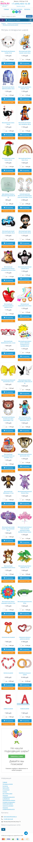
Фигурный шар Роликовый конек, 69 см (24, 304)
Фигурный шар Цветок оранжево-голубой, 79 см (8, 602)
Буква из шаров (24, 708)
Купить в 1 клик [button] (8, 66)
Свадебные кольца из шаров (25, 673)
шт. (10, 59)
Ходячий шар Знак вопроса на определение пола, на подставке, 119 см (25, 195)
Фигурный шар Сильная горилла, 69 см (24, 267)
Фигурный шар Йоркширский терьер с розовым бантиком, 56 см (8, 268)
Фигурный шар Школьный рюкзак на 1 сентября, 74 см (8, 455)
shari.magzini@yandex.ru (10, 816)
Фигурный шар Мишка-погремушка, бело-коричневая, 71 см (8, 418)
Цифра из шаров (8, 708)
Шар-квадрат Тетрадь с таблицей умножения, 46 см (8, 195)
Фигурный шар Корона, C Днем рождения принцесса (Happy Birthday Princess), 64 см (25, 529)
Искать (29, 16)
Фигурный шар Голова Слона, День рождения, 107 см (8, 528)
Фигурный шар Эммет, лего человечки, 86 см (24, 123)
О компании (6, 790)
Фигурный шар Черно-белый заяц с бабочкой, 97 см (25, 381)
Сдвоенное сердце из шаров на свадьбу (25, 638)
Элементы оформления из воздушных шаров (19, 23)
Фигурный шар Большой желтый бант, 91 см (8, 380)
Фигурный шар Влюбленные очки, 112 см (8, 342)
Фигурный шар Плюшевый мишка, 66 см (8, 566)
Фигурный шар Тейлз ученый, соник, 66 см (25, 52)
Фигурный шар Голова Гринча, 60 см (8, 159)
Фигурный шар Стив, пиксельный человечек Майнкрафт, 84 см (24, 418)
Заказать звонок (21, 6)
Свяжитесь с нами (17, 756)
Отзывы (5, 791)
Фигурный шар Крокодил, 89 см (25, 602)
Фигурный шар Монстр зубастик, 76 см (24, 87)
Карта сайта (6, 788)
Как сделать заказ (7, 793)
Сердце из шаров (8, 673)
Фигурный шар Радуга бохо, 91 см (25, 159)
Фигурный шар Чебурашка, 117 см (8, 492)
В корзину (9, 63)
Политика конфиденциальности (9, 808)
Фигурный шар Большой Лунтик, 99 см (25, 492)
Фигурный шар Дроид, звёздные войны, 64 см (8, 87)
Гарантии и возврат (8, 805)
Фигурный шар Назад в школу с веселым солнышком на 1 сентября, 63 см (24, 343)
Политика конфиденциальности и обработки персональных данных (9, 798)
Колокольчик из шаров (8, 637)
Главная (6, 9)
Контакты (27, 9)
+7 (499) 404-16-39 (21, 3)
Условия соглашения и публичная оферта (9, 803)
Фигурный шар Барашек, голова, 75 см (8, 52)
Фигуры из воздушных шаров (10, 25)
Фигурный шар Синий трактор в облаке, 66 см (8, 231)
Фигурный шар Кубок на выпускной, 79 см (25, 455)
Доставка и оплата (16, 9)
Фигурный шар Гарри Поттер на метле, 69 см (25, 231)
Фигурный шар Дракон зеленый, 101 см (24, 566)
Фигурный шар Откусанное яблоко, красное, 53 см (8, 305)
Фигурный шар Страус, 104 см (8, 123)
